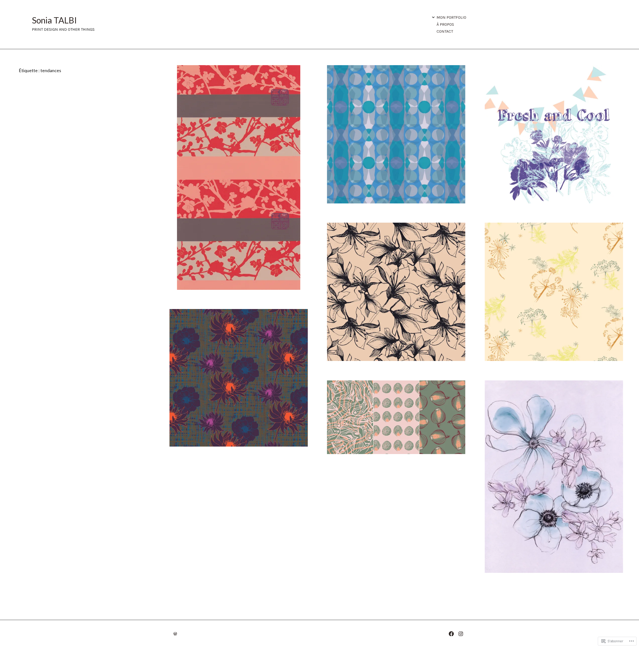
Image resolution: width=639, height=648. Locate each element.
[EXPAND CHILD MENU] (433, 17)
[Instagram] (462, 633)
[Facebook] (452, 633)
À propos (445, 24)
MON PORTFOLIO (451, 17)
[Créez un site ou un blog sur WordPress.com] (175, 634)
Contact (445, 31)
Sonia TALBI (54, 20)
